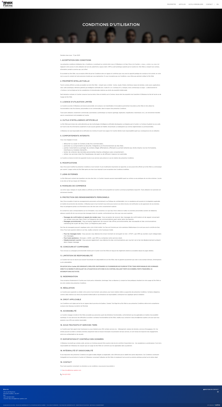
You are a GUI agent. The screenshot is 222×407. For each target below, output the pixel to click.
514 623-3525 (10, 397)
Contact (209, 4)
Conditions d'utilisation (82, 405)
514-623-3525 (66, 374)
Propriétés (171, 4)
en (218, 4)
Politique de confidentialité (67, 405)
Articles (182, 4)
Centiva (217, 405)
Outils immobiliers (196, 4)
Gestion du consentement (97, 405)
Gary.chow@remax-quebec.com (71, 370)
